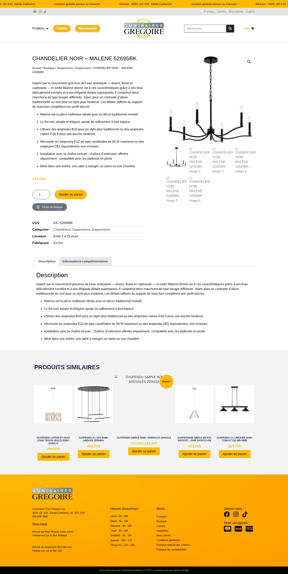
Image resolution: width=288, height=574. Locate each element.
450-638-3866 (40, 516)
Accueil (36, 67)
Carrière (221, 11)
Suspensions (65, 67)
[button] (249, 61)
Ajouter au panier (71, 194)
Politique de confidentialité (171, 549)
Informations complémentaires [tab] (85, 261)
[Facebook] (35, 11)
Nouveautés (88, 28)
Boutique (48, 67)
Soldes (62, 28)
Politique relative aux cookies (173, 544)
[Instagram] (40, 11)
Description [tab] (47, 261)
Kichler (58, 243)
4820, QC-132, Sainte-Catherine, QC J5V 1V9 (58, 512)
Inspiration (162, 530)
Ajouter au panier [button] (53, 456)
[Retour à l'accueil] (144, 28)
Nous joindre (236, 11)
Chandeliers (62, 229)
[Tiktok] (45, 11)
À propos (209, 11)
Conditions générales (168, 540)
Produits (38, 28)
